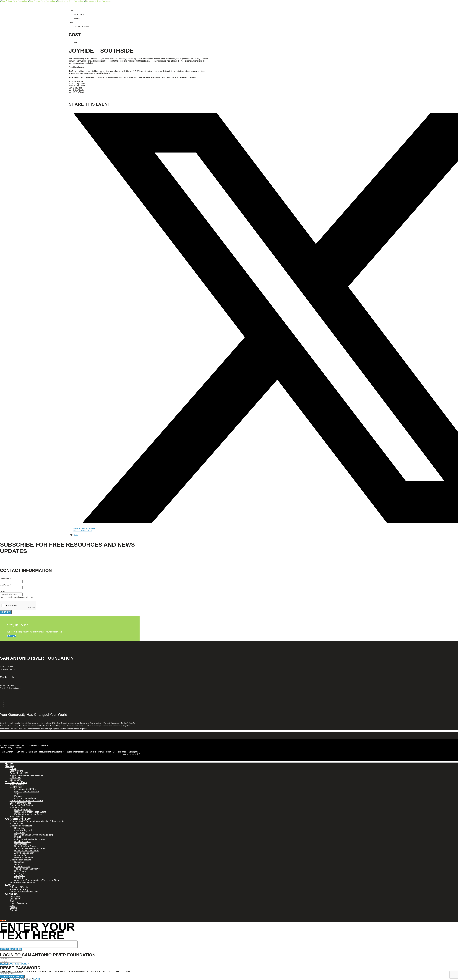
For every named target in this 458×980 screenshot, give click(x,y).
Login (4, 964)
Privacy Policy (6, 748)
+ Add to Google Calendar (84, 528)
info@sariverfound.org (14, 688)
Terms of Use (19, 748)
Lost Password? (19, 964)
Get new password (12, 976)
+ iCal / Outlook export (82, 531)
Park (76, 535)
